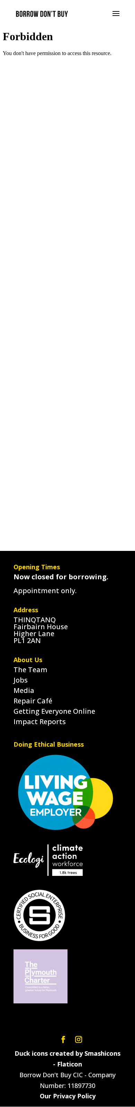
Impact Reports (40, 721)
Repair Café (33, 700)
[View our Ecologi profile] (48, 860)
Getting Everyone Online (54, 711)
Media (24, 690)
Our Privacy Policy (68, 1096)
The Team (30, 669)
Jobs (21, 680)
